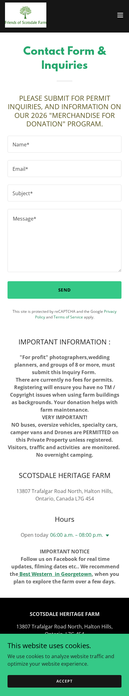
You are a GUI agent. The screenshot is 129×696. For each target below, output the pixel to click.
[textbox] (64, 144)
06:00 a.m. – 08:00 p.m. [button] (76, 534)
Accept (64, 681)
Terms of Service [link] (68, 317)
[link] (25, 15)
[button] (120, 15)
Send (64, 290)
